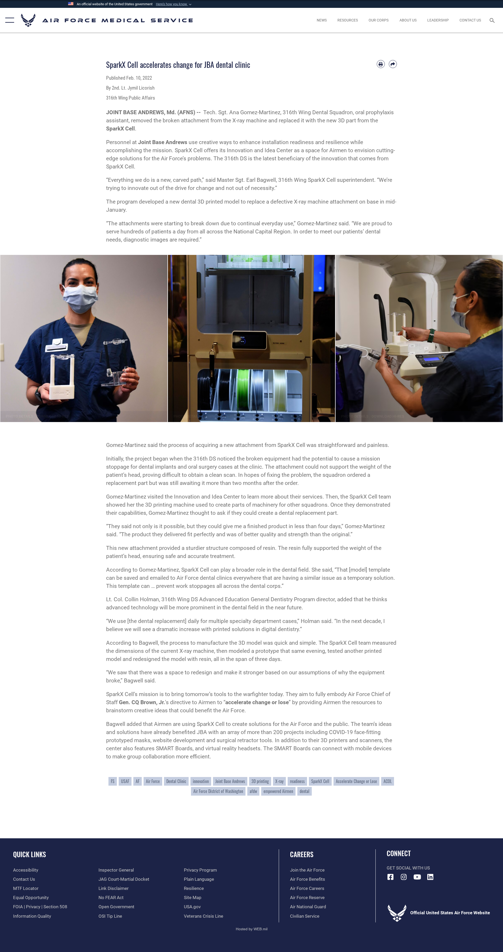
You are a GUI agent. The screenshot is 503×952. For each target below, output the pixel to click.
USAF (125, 781)
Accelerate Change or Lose (356, 781)
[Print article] (381, 64)
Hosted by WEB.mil (251, 929)
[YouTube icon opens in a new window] (417, 877)
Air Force (153, 781)
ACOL (388, 781)
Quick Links (29, 854)
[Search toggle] (492, 20)
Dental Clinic (176, 781)
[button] (174, 4)
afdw (253, 791)
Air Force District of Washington (218, 791)
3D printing (260, 781)
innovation (201, 781)
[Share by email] (393, 64)
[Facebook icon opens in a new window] (391, 877)
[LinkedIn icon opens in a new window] (430, 877)
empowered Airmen (278, 791)
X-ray (279, 781)
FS (112, 781)
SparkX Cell (320, 781)
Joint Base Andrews (230, 781)
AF (137, 781)
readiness (297, 781)
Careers (301, 854)
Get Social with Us (408, 868)
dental (304, 791)
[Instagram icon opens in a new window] (404, 877)
